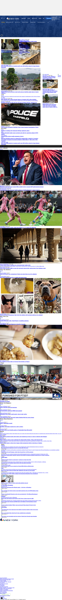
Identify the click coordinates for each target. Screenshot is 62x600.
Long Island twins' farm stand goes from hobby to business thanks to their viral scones (19, 509)
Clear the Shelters (25, 22)
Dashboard (54, 17)
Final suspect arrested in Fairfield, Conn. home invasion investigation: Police (19, 127)
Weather (24, 18)
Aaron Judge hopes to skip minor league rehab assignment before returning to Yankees (21, 443)
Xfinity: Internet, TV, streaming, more (7, 587)
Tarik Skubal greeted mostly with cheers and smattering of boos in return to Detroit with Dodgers (23, 436)
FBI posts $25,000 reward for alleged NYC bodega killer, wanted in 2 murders (19, 138)
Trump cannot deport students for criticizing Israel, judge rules (15, 265)
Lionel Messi (2, 226)
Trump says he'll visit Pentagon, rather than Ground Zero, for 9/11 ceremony (17, 452)
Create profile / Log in (56, 16)
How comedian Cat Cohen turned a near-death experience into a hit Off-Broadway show (19, 490)
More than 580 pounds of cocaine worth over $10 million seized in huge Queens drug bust (50, 91)
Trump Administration (41, 22)
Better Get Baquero (4, 406)
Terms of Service (3, 591)
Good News (4, 507)
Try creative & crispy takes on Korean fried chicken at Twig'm (14, 361)
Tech (2, 468)
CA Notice (2, 596)
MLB (1, 435)
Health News (4, 457)
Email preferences (55, 18)
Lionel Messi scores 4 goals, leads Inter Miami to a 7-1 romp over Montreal (18, 227)
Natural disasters (4, 90)
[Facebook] (20, 535)
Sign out (53, 19)
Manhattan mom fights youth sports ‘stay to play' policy (13, 414)
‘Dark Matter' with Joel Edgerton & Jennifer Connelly (12, 324)
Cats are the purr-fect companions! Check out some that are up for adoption (18, 274)
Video (40, 18)
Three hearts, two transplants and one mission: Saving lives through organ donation (19, 516)
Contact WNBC (3, 580)
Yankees (1, 441)
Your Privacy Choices (5, 594)
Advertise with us (3, 598)
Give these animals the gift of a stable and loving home (13, 277)
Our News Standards (4, 586)
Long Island (21, 44)
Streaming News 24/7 (9, 22)
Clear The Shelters (3, 577)
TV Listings (2, 582)
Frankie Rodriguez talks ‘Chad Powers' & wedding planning (14, 320)
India (2, 131)
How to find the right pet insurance (8, 407)
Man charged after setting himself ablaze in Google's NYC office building (18, 99)
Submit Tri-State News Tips (5, 579)
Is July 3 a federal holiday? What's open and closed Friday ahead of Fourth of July (18, 505)
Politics (3, 445)
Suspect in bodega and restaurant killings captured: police (9, 51)
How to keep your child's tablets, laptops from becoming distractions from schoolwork (19, 473)
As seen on (21, 49)
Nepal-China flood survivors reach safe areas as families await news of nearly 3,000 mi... (50, 106)
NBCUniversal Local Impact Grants (7, 578)
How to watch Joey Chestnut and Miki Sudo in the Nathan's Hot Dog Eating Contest (19, 501)
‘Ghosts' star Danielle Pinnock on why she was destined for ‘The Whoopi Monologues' (19, 494)
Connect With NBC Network (5, 581)
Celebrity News (32, 22)
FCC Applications (3, 592)
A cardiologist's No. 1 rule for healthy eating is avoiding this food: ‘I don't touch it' (20, 190)
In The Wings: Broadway (7, 485)
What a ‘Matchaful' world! (6, 423)
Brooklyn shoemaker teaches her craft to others (11, 426)
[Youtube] (20, 576)
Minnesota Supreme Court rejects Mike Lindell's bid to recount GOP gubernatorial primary (22, 186)
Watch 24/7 (49, 18)
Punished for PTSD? (5, 401)
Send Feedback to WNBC (5, 595)
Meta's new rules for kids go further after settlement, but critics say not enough (18, 470)
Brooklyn (3, 101)
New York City (4, 98)
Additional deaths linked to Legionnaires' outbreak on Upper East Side (16, 459)
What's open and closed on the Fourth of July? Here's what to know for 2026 (17, 498)
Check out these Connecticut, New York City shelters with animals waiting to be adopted (21, 315)
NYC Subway (22, 39)
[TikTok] (20, 562)
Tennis (1, 438)
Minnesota (2, 185)
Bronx (2, 49)
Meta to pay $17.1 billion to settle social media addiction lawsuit (14, 482)
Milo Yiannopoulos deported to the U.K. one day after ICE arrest (14, 447)
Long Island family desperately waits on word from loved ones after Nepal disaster (24, 47)
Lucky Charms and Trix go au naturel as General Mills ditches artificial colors (17, 466)
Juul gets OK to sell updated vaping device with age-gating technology (16, 462)
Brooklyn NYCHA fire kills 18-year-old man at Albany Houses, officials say (19, 102)
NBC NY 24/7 (34, 18)
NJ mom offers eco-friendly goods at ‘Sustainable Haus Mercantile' (16, 430)
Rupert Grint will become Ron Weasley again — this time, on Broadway (16, 487)
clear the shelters (3, 272)
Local (28, 18)
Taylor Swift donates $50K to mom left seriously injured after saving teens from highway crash (23, 268)
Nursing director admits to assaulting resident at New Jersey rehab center (49, 77)
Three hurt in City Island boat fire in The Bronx (24, 52)
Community (2, 585)
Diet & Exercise (3, 188)
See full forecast (59, 76)
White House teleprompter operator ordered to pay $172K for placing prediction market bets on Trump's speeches (25, 455)
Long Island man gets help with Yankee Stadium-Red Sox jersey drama (17, 417)
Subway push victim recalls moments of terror (24, 42)
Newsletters (2, 584)
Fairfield (3, 126)
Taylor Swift (2, 267)
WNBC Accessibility (4, 589)
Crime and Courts (4, 64)
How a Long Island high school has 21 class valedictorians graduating (16, 512)
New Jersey (45, 75)
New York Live (17, 22)
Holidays (3, 496)
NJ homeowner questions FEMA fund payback (11, 410)
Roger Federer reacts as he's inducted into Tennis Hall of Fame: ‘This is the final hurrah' (21, 439)
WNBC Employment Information (6, 590)
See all (2, 95)
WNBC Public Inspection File (6, 588)
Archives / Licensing (4, 583)
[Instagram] (20, 549)
